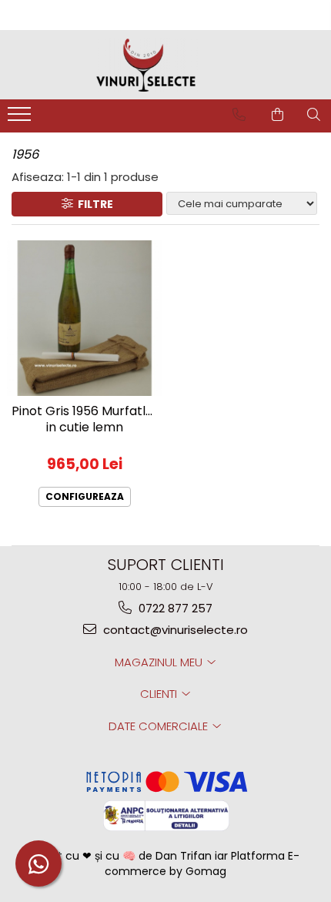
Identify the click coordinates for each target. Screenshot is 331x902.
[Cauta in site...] (313, 114)
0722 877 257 (173, 608)
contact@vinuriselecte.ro (174, 630)
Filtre (93, 204)
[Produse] (21, 118)
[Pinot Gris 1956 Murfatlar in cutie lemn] (84, 318)
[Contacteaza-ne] (239, 114)
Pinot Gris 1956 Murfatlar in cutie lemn (85, 420)
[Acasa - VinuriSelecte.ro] (165, 65)
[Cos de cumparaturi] (277, 114)
